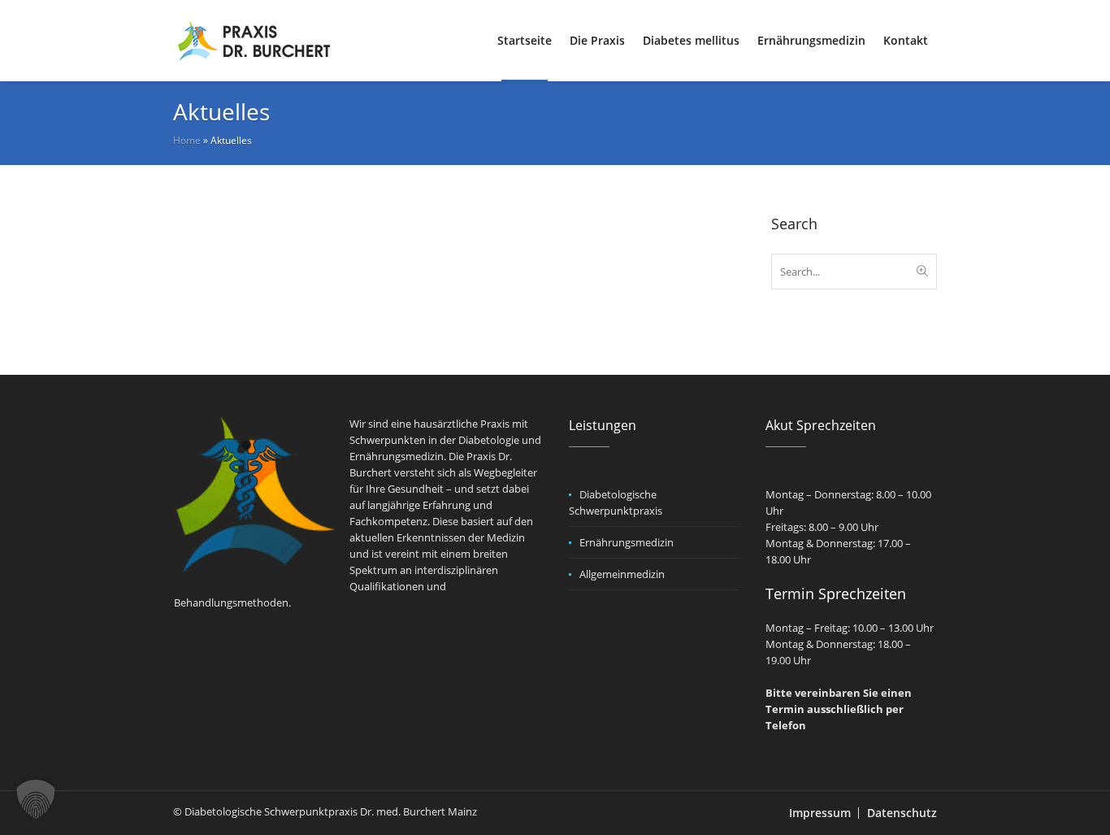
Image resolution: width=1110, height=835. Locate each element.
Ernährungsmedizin (626, 542)
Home (187, 140)
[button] (36, 799)
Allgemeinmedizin (622, 574)
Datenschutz (902, 812)
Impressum (820, 812)
